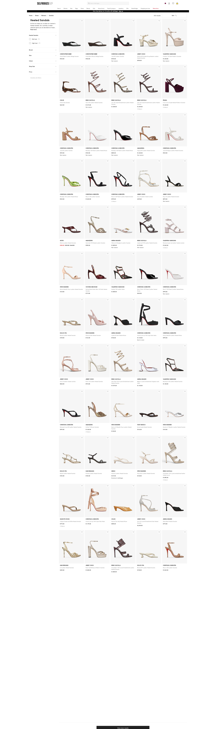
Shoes (37, 15)
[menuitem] (59, 8)
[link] (71, 56)
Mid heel (36, 39)
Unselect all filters (35, 78)
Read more (33, 29)
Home (30, 15)
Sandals (51, 15)
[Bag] (177, 3)
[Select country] (165, 3)
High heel (36, 43)
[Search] (89, 3)
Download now (118, 11)
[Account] (169, 3)
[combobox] (109, 3)
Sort (173, 15)
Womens (43, 15)
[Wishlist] (173, 3)
